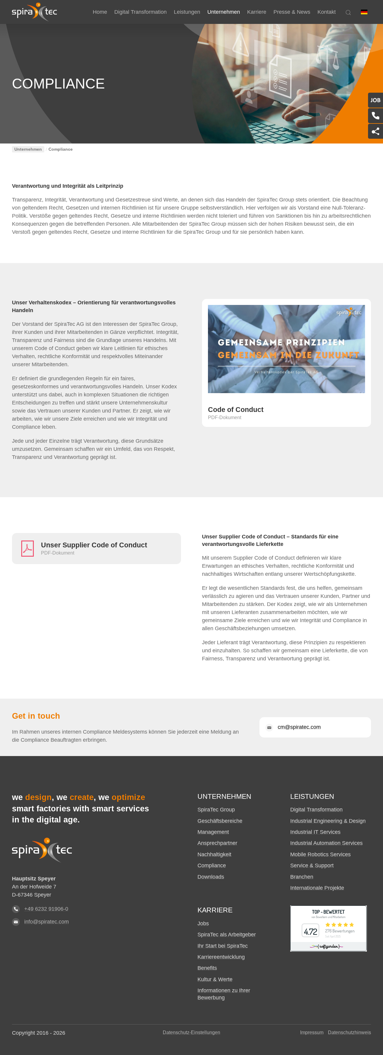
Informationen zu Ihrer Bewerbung (223, 993)
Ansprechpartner (217, 843)
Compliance (211, 865)
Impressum (311, 1032)
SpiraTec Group (216, 810)
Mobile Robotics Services (320, 854)
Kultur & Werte (214, 979)
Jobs (203, 923)
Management (213, 832)
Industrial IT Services (315, 832)
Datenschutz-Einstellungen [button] (191, 1032)
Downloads (210, 877)
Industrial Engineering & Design (328, 821)
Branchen (301, 877)
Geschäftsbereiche (219, 821)
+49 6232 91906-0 (46, 909)
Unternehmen (28, 149)
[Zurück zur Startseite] (34, 12)
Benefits (207, 968)
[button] (364, 12)
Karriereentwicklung (221, 957)
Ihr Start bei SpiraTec (222, 946)
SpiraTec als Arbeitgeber (226, 935)
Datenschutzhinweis (349, 1032)
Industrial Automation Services (326, 843)
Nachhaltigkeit (214, 854)
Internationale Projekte (317, 888)
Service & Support (312, 865)
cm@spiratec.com (299, 727)
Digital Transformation (316, 810)
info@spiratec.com (46, 922)
